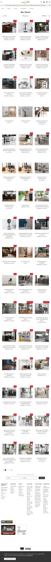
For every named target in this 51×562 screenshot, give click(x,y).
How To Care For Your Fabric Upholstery (30, 488)
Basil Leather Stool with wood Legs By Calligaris (25, 234)
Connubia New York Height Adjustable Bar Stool (42, 319)
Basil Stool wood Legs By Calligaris (42, 234)
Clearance (12, 491)
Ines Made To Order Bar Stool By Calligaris (25, 459)
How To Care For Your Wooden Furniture (29, 492)
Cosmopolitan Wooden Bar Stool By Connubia (42, 346)
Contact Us (3, 493)
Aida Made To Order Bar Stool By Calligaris (25, 93)
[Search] (41, 2)
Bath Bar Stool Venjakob (9, 261)
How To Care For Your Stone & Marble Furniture (29, 508)
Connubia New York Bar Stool (25, 318)
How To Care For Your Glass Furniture (29, 503)
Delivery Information (45, 507)
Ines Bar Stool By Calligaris (25, 430)
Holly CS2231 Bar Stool (42, 402)
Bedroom (12, 489)
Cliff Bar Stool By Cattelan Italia (42, 290)
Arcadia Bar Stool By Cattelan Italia (42, 121)
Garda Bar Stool (41, 374)
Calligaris (20, 489)
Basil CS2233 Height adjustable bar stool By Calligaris (9, 235)
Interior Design (46, 495)
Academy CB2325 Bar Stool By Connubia (25, 37)
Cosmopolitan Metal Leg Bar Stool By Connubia (25, 346)
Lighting (11, 492)
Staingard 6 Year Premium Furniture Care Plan (46, 491)
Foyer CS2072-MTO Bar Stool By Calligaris (26, 374)
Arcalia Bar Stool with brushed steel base (25, 149)
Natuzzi (20, 491)
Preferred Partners (4, 487)
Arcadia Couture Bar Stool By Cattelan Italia (9, 149)
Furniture (12, 488)
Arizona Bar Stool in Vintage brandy (25, 177)
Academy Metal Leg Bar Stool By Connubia (25, 65)
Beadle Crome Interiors (21, 487)
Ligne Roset (21, 494)
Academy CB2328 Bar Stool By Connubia (9, 65)
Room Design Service (45, 504)
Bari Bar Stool (25, 205)
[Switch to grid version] (43, 16)
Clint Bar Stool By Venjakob (9, 318)
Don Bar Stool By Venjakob (9, 374)
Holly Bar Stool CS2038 (9, 402)
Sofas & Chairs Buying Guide (38, 487)
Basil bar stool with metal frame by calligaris (42, 206)
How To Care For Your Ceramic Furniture (29, 498)
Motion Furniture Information (38, 501)
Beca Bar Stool (25, 261)
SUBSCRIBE (42, 478)
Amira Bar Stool (25, 121)
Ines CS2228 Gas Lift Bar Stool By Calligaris (41, 430)
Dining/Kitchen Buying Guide (38, 495)
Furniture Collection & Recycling (45, 501)
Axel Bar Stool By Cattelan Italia (42, 177)
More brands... (21, 495)
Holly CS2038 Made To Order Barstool (25, 402)
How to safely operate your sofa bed (37, 505)
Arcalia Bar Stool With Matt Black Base (42, 149)
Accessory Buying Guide (37, 493)
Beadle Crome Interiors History (4, 489)
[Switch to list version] (47, 16)
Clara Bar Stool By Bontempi (9, 290)
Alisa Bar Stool (9, 121)
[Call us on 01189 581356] (44, 2)
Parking (44, 498)
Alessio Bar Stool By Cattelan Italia (41, 93)
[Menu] (1, 2)
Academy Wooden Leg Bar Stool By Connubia (41, 65)
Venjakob (20, 492)
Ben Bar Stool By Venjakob (41, 262)
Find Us (2, 492)
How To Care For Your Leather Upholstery (30, 513)
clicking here (30, 555)
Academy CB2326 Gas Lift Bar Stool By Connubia (42, 37)
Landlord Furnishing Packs (46, 487)
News (2, 495)
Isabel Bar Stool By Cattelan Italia (42, 459)
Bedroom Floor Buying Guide (38, 498)
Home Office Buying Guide (37, 490)
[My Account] (47, 2)
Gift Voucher (45, 496)
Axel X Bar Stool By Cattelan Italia (9, 206)
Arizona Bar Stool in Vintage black (9, 177)
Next (11, 470)
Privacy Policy (46, 512)
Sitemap (2, 498)
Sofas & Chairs (13, 486)
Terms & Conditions (45, 510)
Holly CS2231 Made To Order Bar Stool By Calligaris (9, 431)
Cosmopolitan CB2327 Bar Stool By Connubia (9, 346)
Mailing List (3, 497)
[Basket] (49, 2)
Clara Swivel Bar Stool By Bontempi (26, 290)
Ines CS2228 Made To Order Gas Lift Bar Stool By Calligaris (9, 460)
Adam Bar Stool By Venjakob (9, 93)
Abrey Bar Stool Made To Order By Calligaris (9, 37)
